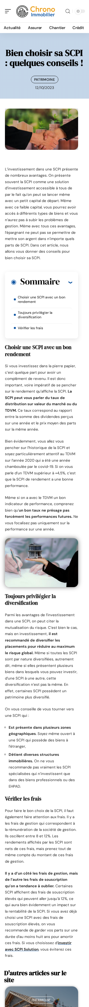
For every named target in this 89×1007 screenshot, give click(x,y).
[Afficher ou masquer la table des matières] (66, 282)
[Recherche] (67, 11)
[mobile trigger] (9, 11)
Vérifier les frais (30, 328)
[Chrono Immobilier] (35, 11)
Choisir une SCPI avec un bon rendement (41, 299)
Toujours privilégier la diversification (35, 314)
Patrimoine (44, 79)
